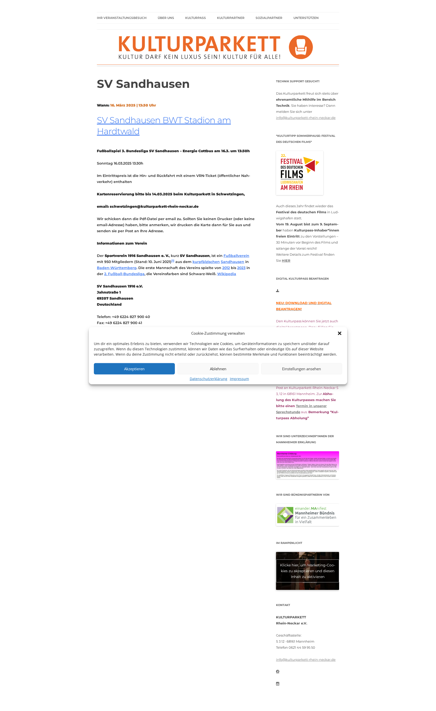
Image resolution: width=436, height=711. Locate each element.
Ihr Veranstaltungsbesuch (122, 18)
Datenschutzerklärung (208, 378)
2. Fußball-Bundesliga (124, 274)
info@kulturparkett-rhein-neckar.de (306, 118)
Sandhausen (232, 261)
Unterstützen (306, 18)
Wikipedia (226, 274)
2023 (241, 268)
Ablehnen (218, 368)
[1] (172, 260)
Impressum (239, 378)
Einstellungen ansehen (301, 368)
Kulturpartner (230, 18)
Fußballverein (236, 255)
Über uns (166, 18)
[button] (339, 333)
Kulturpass (195, 18)
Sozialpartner (269, 18)
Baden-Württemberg (117, 268)
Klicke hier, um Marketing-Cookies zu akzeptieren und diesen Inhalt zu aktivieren (307, 571)
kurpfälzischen (206, 261)
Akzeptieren (134, 368)
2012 (226, 268)
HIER (286, 260)
